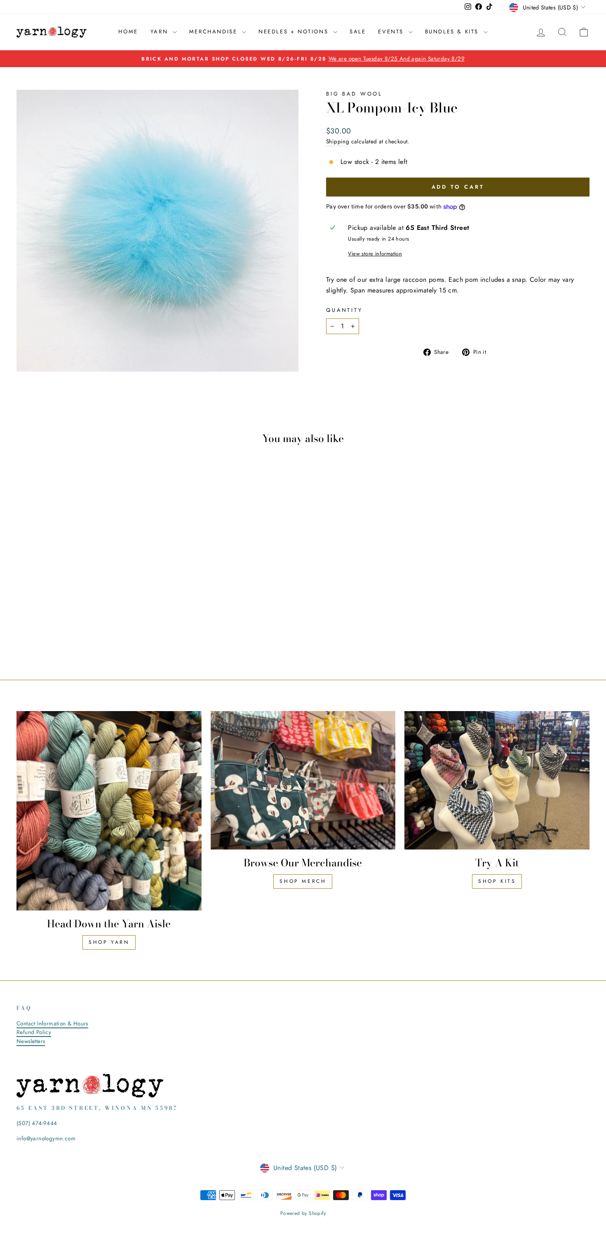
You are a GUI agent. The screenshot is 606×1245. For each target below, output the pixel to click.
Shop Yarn (109, 942)
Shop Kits (497, 881)
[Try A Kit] (497, 780)
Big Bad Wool (354, 94)
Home (128, 31)
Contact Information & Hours (52, 1023)
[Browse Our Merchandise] (303, 780)
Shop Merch (303, 881)
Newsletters (30, 1041)
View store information (375, 253)
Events (392, 31)
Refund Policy (33, 1032)
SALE (358, 31)
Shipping (337, 141)
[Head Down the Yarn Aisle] (109, 810)
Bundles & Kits (453, 31)
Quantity (344, 310)
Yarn (160, 31)
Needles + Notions (294, 31)
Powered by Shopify (303, 1213)
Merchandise (214, 31)
